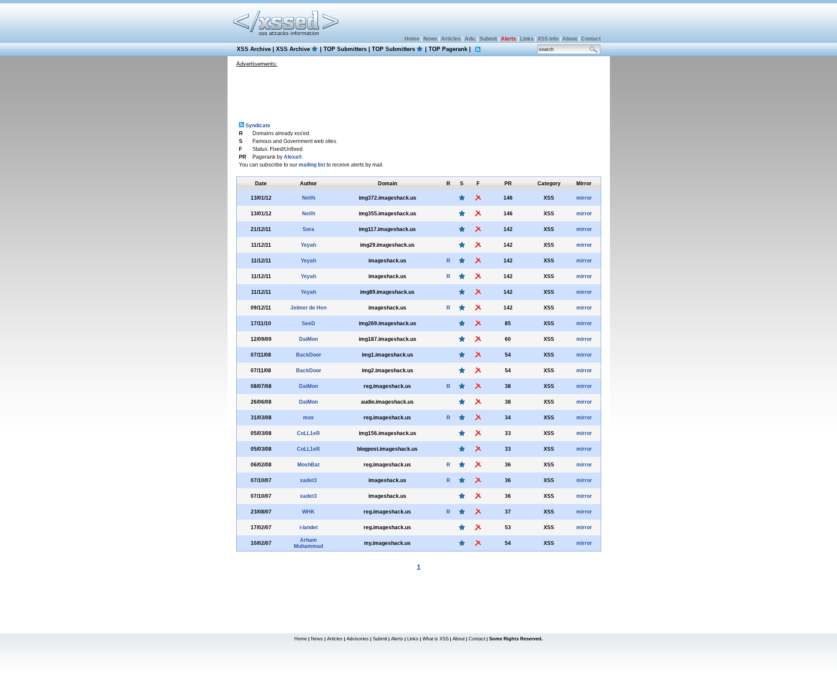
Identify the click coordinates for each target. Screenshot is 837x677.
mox (308, 418)
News (430, 39)
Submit (488, 39)
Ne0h (308, 198)
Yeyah (308, 245)
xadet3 (308, 480)
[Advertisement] (418, 91)
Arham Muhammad (308, 543)
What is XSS (435, 638)
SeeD (308, 323)
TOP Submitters (345, 49)
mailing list (312, 165)
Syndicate (257, 125)
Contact (591, 39)
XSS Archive (254, 49)
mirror (584, 198)
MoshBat (308, 465)
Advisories (358, 638)
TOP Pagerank (448, 49)
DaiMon (308, 339)
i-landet (308, 527)
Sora (308, 229)
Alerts (397, 638)
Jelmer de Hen (308, 308)
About (569, 39)
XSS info (548, 39)
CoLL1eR (308, 433)
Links (527, 39)
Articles (451, 39)
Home (412, 39)
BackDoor (308, 355)
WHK (308, 512)
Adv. (470, 39)
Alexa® (293, 157)
